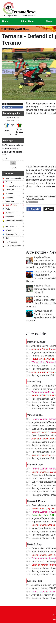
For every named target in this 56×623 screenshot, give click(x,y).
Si (5, 155)
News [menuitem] (49, 21)
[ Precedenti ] (13, 135)
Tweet (50, 209)
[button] (13, 163)
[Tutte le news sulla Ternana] (19, 8)
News (36, 196)
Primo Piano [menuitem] (27, 21)
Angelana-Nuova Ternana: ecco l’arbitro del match (44, 289)
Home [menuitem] (5, 21)
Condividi (35, 209)
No (6, 159)
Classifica (8, 174)
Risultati (13, 168)
